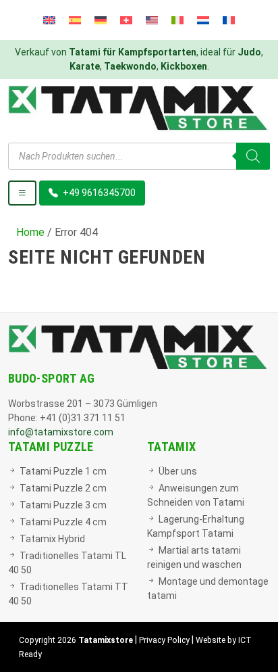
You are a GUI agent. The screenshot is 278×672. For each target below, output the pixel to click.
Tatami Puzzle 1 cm (63, 471)
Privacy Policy (164, 640)
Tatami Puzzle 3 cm (63, 505)
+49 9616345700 (98, 192)
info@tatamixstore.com (60, 432)
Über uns (178, 471)
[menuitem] (49, 20)
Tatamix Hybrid (52, 538)
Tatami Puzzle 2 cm (63, 488)
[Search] (253, 156)
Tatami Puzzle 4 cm (63, 522)
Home (30, 232)
